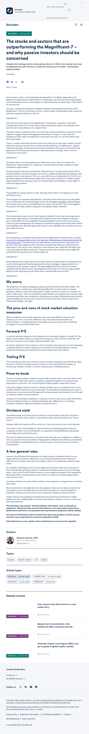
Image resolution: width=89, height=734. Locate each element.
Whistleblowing (12, 719)
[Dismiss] (82, 3)
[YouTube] (31, 687)
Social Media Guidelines (51, 714)
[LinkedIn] (12, 82)
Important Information (29, 714)
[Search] (76, 24)
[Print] (22, 82)
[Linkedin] (25, 687)
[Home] (13, 24)
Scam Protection (28, 719)
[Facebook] (7, 82)
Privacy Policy (11, 714)
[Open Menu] (81, 24)
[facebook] (36, 687)
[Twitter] (16, 82)
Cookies (67, 714)
